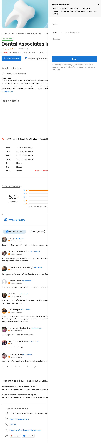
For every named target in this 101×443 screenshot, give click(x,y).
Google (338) (39, 231)
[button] (35, 366)
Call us (13, 424)
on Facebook (19, 238)
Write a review (12, 58)
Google (16, 436)
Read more (6, 92)
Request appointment (38, 58)
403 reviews (22, 49)
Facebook (29, 436)
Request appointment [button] (19, 419)
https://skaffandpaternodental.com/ (25, 430)
